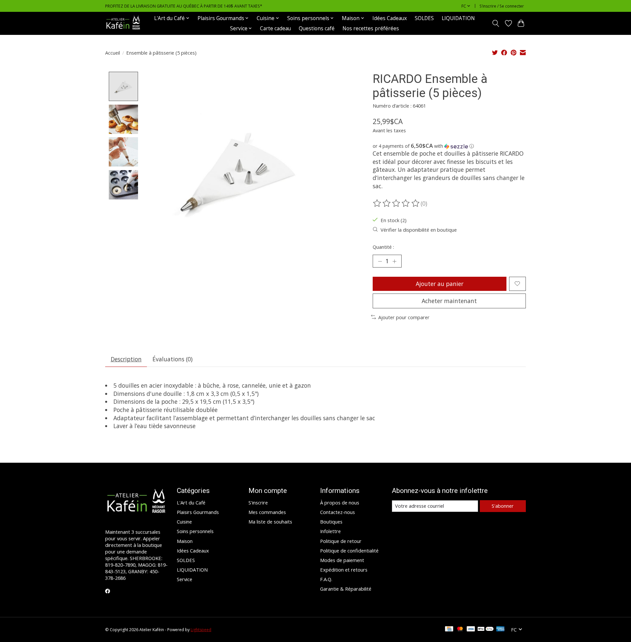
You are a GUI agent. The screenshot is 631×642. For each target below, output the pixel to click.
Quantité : (383, 247)
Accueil (112, 52)
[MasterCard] (460, 629)
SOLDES (424, 18)
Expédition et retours (343, 569)
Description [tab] (126, 359)
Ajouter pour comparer (404, 317)
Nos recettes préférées (370, 28)
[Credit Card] (449, 629)
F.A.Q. (326, 579)
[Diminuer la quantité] (380, 261)
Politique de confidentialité (349, 550)
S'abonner (503, 505)
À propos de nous (339, 502)
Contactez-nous (337, 512)
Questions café (317, 28)
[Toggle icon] (496, 23)
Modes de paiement (342, 560)
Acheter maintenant (449, 301)
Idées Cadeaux (389, 18)
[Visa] (471, 629)
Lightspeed (201, 629)
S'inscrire (258, 502)
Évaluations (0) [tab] (172, 359)
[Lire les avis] (397, 203)
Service (184, 579)
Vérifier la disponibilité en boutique (419, 229)
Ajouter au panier (439, 284)
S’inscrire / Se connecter (501, 6)
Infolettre (330, 531)
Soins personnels (195, 531)
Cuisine (184, 521)
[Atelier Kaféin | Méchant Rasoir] (123, 23)
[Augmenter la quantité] (394, 261)
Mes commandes (267, 512)
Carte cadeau (275, 28)
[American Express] (500, 629)
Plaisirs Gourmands (198, 512)
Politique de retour (341, 541)
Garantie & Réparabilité (345, 588)
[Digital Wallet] (486, 629)
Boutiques (331, 521)
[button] (449, 146)
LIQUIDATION (458, 18)
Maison (185, 541)
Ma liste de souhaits (270, 521)
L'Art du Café (191, 502)
